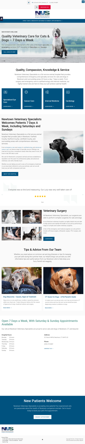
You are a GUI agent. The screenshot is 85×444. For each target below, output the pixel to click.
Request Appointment (42, 417)
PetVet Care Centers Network (77, 440)
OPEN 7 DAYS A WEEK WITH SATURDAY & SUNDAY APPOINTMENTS (42, 20)
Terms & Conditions (13, 440)
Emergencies (45, 7)
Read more (6, 307)
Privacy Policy (5, 437)
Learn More (7, 106)
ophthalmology (28, 147)
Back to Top (5, 442)
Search (20, 440)
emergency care (10, 147)
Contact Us (48, 348)
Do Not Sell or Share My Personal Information (12, 439)
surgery (20, 147)
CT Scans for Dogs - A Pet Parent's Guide (60, 297)
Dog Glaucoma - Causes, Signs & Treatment (19, 297)
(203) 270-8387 (54, 2)
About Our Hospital (9, 174)
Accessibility (5, 440)
